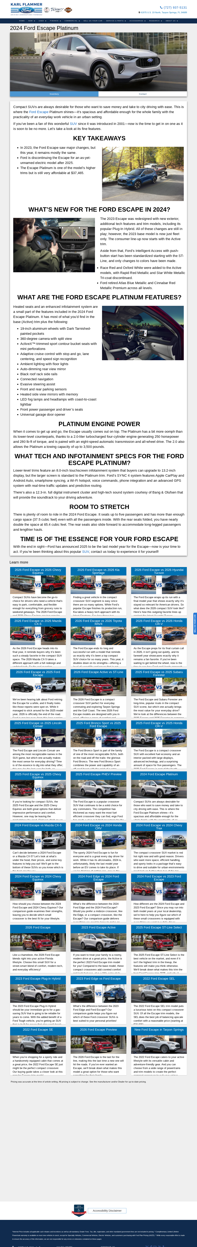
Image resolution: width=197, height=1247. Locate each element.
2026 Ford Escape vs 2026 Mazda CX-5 (37, 622)
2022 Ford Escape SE (38, 1029)
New (31, 21)
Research (155, 21)
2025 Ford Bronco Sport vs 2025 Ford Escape (98, 724)
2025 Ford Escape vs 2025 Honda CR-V (159, 724)
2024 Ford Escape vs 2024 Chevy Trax (159, 827)
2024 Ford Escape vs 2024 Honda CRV (98, 827)
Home (22, 21)
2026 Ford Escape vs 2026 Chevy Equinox (38, 571)
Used (42, 21)
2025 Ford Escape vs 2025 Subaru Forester (159, 673)
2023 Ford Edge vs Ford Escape (98, 978)
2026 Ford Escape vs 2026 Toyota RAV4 (98, 622)
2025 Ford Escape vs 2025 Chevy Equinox (38, 775)
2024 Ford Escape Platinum (159, 774)
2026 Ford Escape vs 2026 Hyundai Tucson (159, 571)
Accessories (137, 21)
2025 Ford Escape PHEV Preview (98, 774)
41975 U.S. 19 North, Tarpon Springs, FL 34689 (164, 12)
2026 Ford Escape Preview (98, 1029)
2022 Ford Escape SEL (159, 978)
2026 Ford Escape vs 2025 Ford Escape (38, 673)
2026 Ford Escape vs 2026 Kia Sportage (98, 571)
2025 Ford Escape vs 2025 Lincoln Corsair (38, 724)
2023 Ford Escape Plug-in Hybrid (37, 978)
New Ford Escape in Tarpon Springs (159, 1029)
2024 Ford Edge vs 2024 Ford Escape (98, 878)
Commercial (71, 21)
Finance (54, 21)
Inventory (54, 94)
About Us (171, 21)
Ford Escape (38, 112)
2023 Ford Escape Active (98, 927)
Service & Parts (115, 21)
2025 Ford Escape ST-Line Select (159, 927)
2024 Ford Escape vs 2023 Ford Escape (159, 878)
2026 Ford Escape (37, 927)
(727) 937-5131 (175, 7)
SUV (73, 124)
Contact (143, 94)
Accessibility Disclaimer (107, 1210)
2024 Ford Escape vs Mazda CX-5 (38, 825)
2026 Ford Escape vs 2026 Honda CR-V (159, 622)
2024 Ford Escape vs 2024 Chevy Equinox (38, 878)
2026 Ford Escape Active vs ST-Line (98, 672)
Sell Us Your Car (93, 21)
